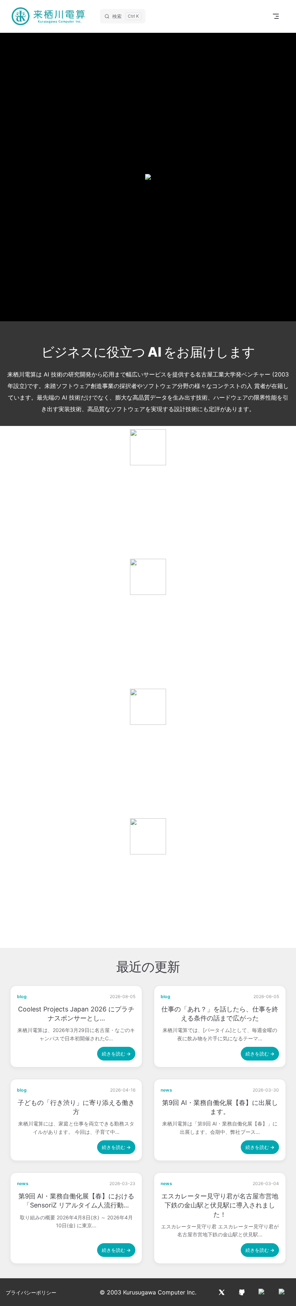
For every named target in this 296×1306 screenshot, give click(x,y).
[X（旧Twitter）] (222, 1292)
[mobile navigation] (275, 16)
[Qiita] (262, 1292)
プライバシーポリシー (31, 1292)
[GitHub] (242, 1292)
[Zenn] (282, 1292)
